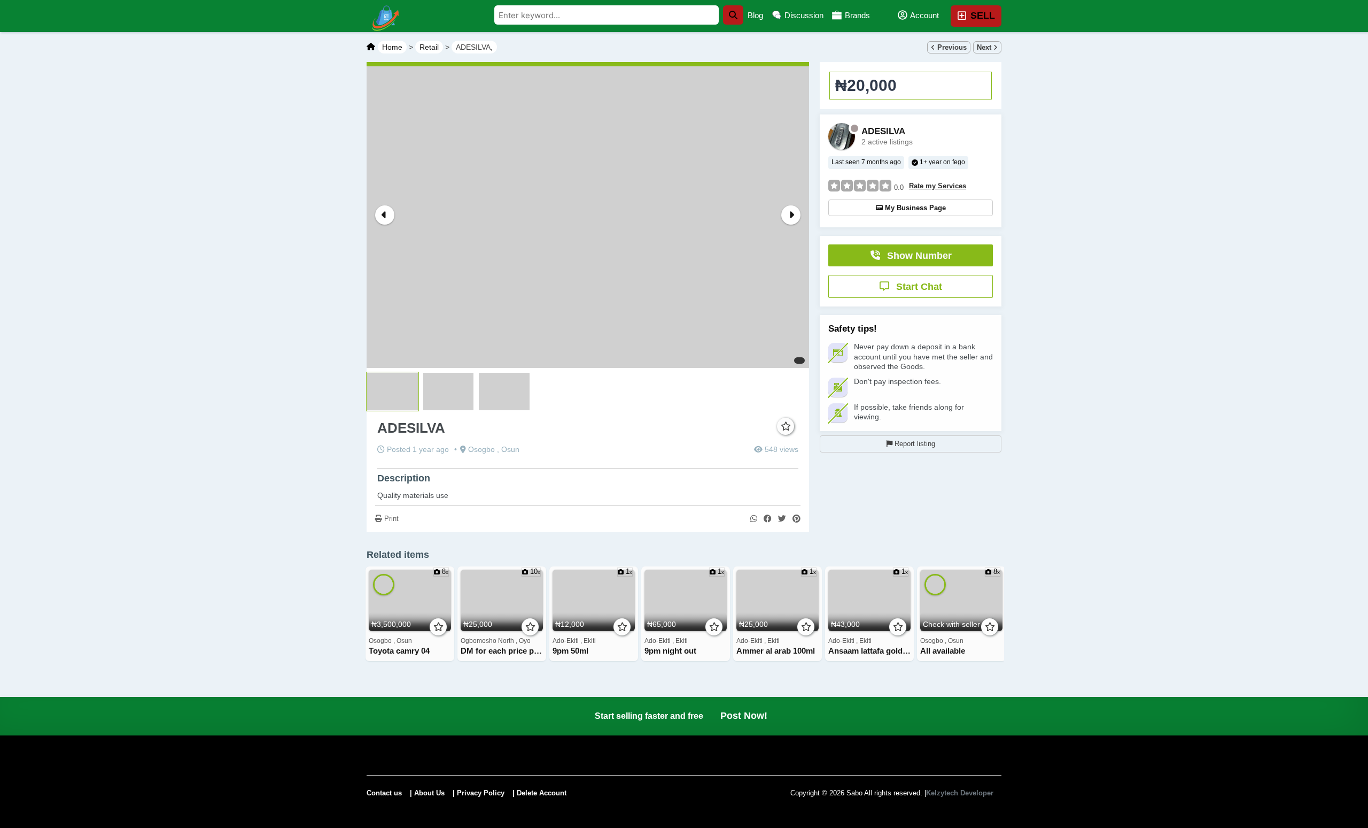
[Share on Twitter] (782, 519)
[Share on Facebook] (768, 519)
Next (985, 47)
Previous (951, 47)
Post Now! (743, 715)
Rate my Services (937, 186)
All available (942, 651)
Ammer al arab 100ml (775, 651)
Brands (856, 15)
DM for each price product (502, 651)
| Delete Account (539, 793)
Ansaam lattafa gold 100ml (869, 651)
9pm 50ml (570, 651)
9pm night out (670, 651)
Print (390, 519)
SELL (981, 15)
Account (923, 15)
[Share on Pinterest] (796, 519)
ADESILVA (883, 131)
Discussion (802, 15)
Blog (755, 15)
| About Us (427, 793)
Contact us (384, 793)
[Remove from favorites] (785, 427)
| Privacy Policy (478, 793)
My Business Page (915, 208)
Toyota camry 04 (399, 651)
